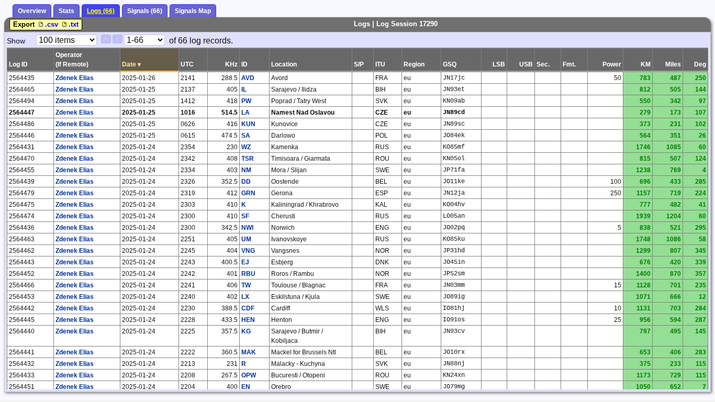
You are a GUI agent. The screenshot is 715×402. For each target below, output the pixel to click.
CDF (247, 308)
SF (245, 216)
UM (246, 239)
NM (246, 170)
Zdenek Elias (74, 78)
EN (245, 386)
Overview (32, 11)
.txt (74, 24)
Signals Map (193, 11)
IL (244, 89)
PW (246, 101)
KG (246, 331)
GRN (248, 193)
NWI (247, 227)
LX (245, 296)
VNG (248, 250)
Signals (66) (144, 11)
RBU (248, 273)
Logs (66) (101, 11)
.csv (52, 24)
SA (245, 135)
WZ (246, 147)
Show (16, 41)
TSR (247, 158)
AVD (247, 78)
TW (246, 285)
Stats (66, 11)
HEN (248, 319)
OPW (248, 375)
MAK (248, 352)
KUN (248, 124)
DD (246, 181)
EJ (245, 262)
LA (245, 112)
